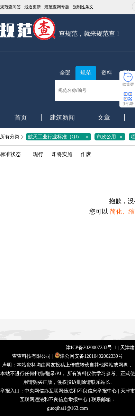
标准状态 (10, 154)
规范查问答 (10, 7)
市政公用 (111, 136)
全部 (65, 73)
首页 (21, 117)
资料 (106, 73)
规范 (85, 73)
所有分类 (9, 136)
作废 (86, 154)
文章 (104, 117)
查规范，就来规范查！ (90, 33)
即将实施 (62, 154)
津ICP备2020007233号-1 (91, 347)
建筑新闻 (62, 117)
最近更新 (32, 7)
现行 (38, 154)
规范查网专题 (56, 7)
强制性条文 (83, 7)
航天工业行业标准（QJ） (59, 136)
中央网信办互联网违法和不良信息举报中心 (71, 390)
